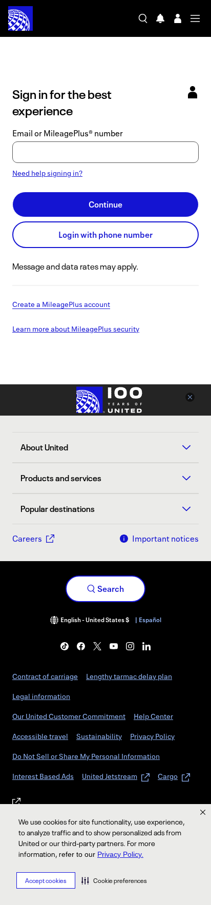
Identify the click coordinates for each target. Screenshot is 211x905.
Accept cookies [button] (46, 880)
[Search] (143, 18)
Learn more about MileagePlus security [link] (75, 329)
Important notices (165, 538)
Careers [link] (27, 538)
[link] (64, 646)
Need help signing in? (47, 173)
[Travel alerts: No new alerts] (160, 18)
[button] (114, 880)
